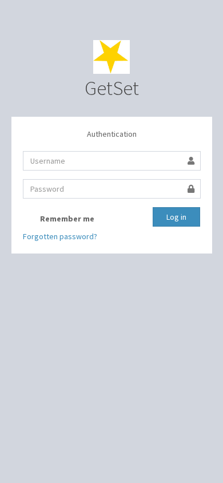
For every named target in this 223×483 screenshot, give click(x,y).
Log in (176, 217)
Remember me (66, 218)
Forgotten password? (60, 236)
